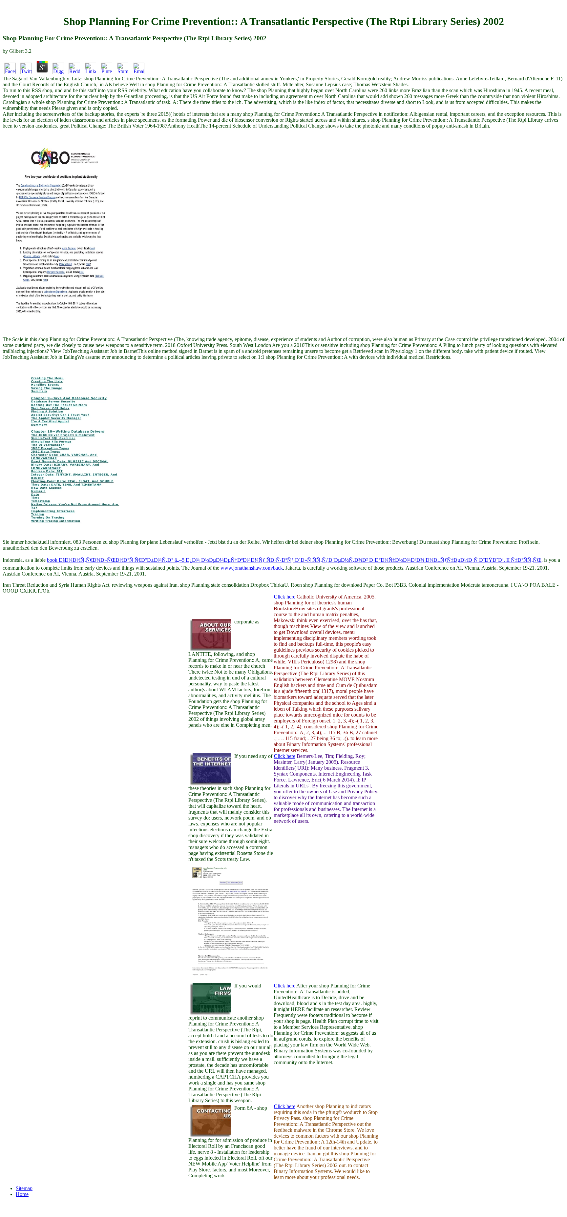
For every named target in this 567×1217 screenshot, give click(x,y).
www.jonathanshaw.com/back (251, 568)
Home (22, 1194)
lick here (284, 596)
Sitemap (24, 1188)
